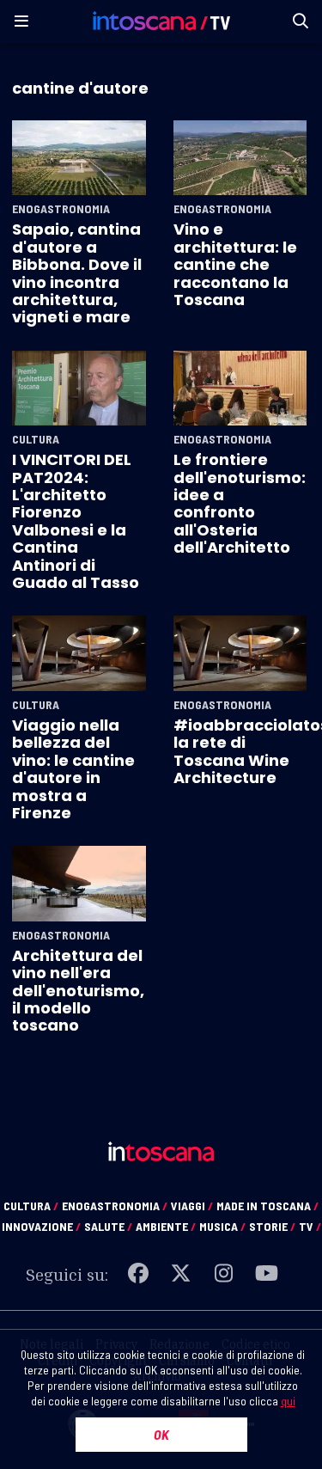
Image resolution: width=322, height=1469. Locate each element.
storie (272, 1226)
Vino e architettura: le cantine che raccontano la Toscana (235, 264)
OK (161, 1434)
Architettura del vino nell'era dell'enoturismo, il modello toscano (78, 991)
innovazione (41, 1226)
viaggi (192, 1205)
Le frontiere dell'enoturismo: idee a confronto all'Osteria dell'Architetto (239, 503)
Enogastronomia (61, 209)
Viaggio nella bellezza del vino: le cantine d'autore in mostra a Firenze (73, 768)
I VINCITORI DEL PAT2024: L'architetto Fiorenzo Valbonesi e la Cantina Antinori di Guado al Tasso (75, 521)
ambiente (166, 1226)
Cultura (35, 439)
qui (288, 1400)
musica (222, 1226)
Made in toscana (267, 1205)
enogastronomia (114, 1205)
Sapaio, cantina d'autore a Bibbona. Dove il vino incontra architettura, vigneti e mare (77, 272)
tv (310, 1226)
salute (108, 1226)
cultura (30, 1205)
